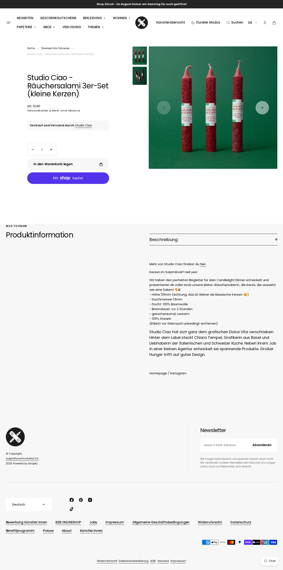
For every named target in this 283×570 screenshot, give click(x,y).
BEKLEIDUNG (92, 18)
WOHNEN (120, 18)
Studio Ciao (83, 125)
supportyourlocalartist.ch (22, 458)
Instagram (178, 373)
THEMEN (94, 27)
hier (203, 264)
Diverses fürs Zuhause (55, 48)
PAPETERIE (24, 27)
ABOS (47, 27)
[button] (235, 22)
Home (31, 48)
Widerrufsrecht (107, 561)
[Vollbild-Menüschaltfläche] (8, 22)
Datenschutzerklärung (134, 561)
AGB (153, 561)
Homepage (158, 373)
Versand (163, 561)
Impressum (178, 561)
